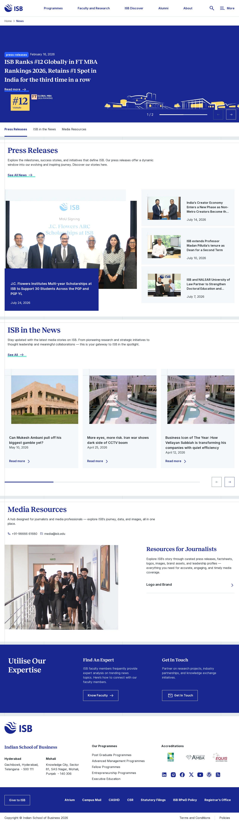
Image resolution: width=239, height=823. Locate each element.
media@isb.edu (54, 534)
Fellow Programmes (106, 767)
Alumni (163, 8)
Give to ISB (17, 800)
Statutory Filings (153, 800)
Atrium (70, 800)
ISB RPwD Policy (185, 800)
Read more (12, 89)
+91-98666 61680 (24, 534)
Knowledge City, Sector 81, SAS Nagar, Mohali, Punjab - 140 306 (62, 769)
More (231, 8)
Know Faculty (98, 695)
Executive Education (106, 779)
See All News (17, 175)
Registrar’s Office (217, 800)
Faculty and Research (94, 8)
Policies (224, 818)
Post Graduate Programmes (111, 755)
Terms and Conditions (194, 818)
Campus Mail (91, 800)
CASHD (114, 800)
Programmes (53, 8)
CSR (130, 800)
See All (13, 355)
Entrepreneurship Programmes (114, 773)
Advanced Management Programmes (118, 761)
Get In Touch (183, 695)
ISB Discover (134, 8)
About (187, 8)
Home (8, 21)
